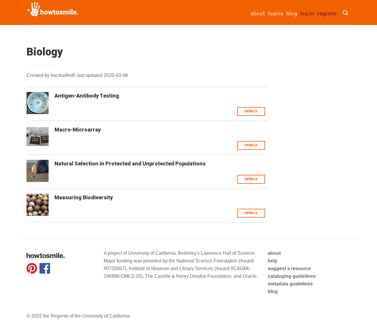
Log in (307, 13)
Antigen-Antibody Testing (86, 96)
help (272, 260)
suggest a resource (289, 268)
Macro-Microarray (77, 129)
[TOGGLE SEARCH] (345, 12)
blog (273, 291)
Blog (291, 13)
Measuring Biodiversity (83, 197)
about (257, 13)
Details (250, 111)
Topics (275, 13)
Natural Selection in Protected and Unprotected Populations (130, 163)
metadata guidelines (290, 283)
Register (327, 13)
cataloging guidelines (292, 276)
